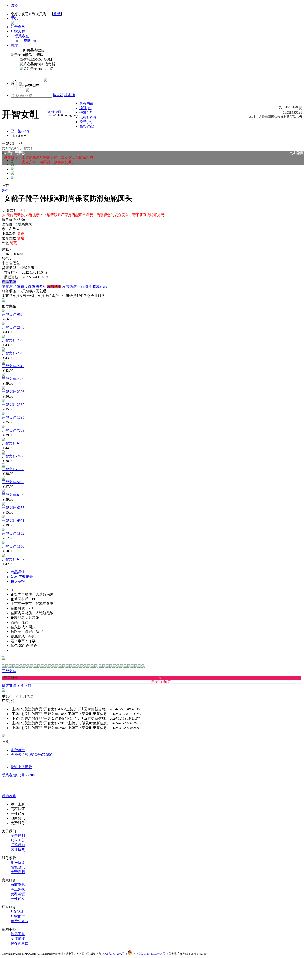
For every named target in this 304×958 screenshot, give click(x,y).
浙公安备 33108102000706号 (148, 953)
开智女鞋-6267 (13, 559)
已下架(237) (20, 131)
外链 (5, 190)
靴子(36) (85, 122)
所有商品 (86, 103)
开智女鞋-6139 (13, 495)
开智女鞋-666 (12, 314)
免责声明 (18, 872)
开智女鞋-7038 (13, 456)
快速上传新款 (21, 767)
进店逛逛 (9, 686)
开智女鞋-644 (12, 443)
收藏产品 (100, 286)
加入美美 (18, 840)
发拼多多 (39, 286)
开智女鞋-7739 (13, 430)
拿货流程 (18, 750)
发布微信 (69, 286)
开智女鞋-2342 (13, 366)
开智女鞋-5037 (13, 482)
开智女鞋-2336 (13, 392)
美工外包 (18, 889)
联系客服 (22, 36)
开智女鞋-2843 (13, 327)
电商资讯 (18, 885)
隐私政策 (18, 867)
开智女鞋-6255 (13, 508)
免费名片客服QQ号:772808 (32, 755)
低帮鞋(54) (87, 117)
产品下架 (9, 282)
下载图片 (84, 286)
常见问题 (18, 934)
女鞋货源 (9, 148)
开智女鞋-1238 (13, 469)
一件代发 (18, 899)
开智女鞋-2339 (13, 379)
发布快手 (54, 286)
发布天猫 (24, 286)
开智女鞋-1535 (13, 417)
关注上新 (273, 104)
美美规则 (18, 836)
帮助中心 (31, 41)
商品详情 (18, 572)
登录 (57, 14)
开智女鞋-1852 (13, 533)
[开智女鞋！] (27, 90)
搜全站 (58, 95)
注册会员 (18, 27)
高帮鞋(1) (86, 126)
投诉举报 (18, 581)
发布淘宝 (9, 286)
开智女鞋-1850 (13, 546)
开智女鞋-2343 (13, 353)
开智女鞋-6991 (13, 520)
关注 (14, 45)
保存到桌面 (19, 943)
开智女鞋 (27, 148)
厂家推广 (18, 916)
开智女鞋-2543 (13, 340)
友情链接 (18, 938)
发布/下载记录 (22, 577)
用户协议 (18, 862)
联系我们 (18, 845)
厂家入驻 (18, 31)
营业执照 (18, 850)
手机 (14, 18)
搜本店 (69, 95)
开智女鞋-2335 (13, 404)
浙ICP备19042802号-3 (114, 953)
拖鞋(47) (85, 112)
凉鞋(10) (85, 108)
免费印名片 (19, 921)
